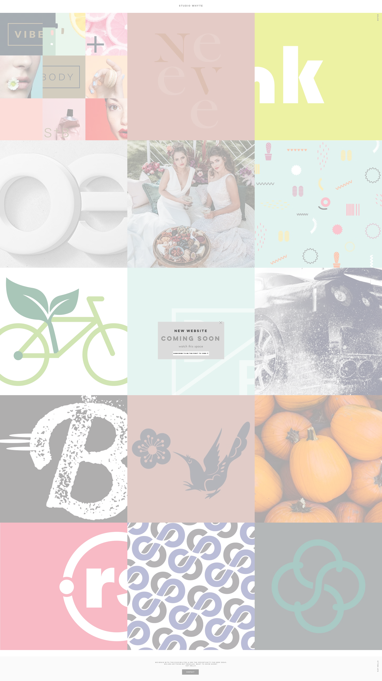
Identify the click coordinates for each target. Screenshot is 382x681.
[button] (220, 322)
